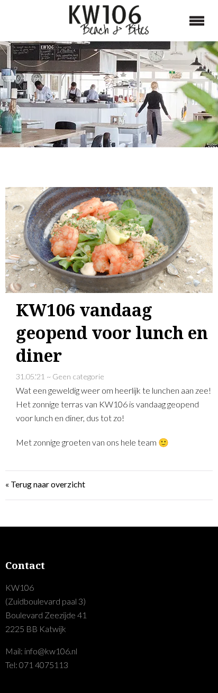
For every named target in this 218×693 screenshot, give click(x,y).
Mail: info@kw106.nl (41, 651)
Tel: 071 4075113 (36, 665)
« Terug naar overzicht (45, 484)
